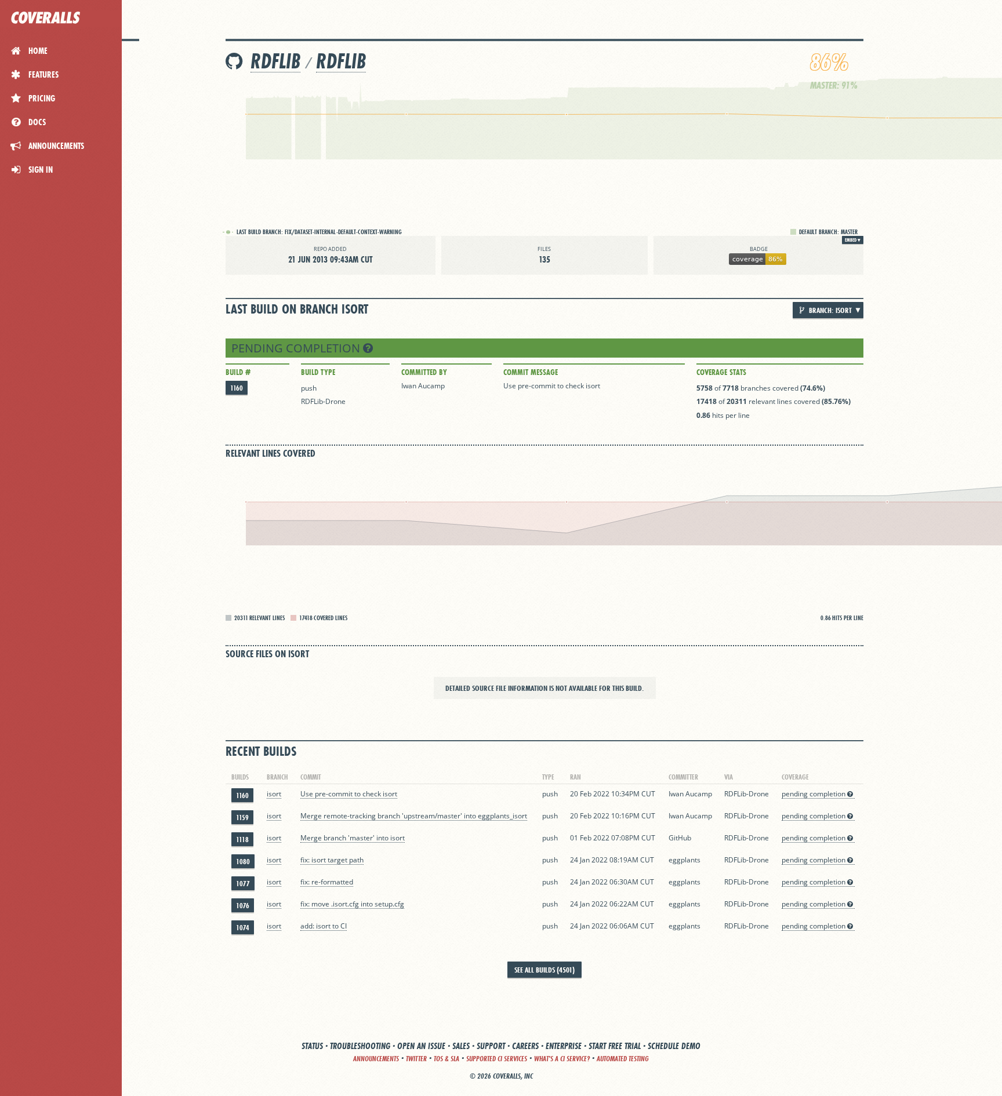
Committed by (424, 372)
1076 (242, 906)
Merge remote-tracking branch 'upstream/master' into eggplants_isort (413, 815)
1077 (243, 884)
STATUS (312, 1046)
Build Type (318, 372)
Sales (461, 1046)
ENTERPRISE (564, 1046)
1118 (242, 839)
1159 (242, 817)
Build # (238, 372)
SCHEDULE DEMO (674, 1046)
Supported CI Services (496, 1059)
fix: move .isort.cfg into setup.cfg (352, 904)
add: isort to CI (323, 926)
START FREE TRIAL (615, 1046)
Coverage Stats (721, 372)
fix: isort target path (332, 859)
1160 (236, 388)
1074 (242, 928)
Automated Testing (623, 1059)
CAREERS (525, 1046)
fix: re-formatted (326, 881)
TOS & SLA (446, 1059)
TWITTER (416, 1059)
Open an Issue (421, 1046)
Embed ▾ (853, 239)
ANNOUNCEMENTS (376, 1059)
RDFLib (275, 61)
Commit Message (530, 372)
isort (274, 793)
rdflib (341, 61)
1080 (243, 861)
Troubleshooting (360, 1046)
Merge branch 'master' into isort (352, 837)
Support (491, 1046)
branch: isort (829, 310)
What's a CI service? (562, 1059)
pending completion (297, 348)
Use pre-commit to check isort (551, 386)
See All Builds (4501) (544, 969)
